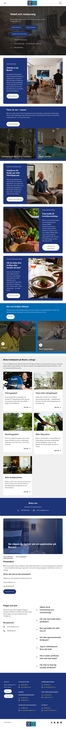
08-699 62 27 (47, 708)
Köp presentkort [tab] (8, 557)
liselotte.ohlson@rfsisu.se (50, 710)
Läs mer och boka (13, 295)
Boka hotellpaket (31, 27)
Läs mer (10, 317)
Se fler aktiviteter (13, 124)
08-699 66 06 (11, 631)
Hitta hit (8, 691)
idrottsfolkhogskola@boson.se (28, 710)
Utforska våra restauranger (50, 247)
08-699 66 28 (24, 708)
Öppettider (8, 696)
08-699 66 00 (25, 510)
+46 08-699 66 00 (8, 586)
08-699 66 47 (47, 685)
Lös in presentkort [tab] (21, 557)
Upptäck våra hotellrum (14, 199)
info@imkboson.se (48, 697)
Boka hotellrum (16, 27)
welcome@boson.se (43, 510)
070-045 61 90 (47, 695)
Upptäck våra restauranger (19, 34)
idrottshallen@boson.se (50, 687)
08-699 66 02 (24, 685)
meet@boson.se (25, 700)
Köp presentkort (9, 591)
